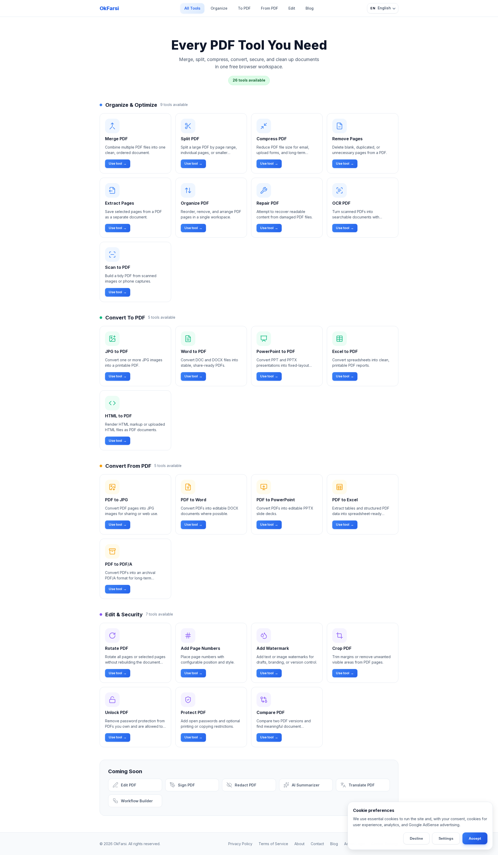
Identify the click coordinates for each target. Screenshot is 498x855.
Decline (416, 838)
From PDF (269, 8)
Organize (219, 8)
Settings (446, 838)
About (299, 843)
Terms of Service (273, 843)
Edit (291, 8)
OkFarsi (109, 8)
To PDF (244, 8)
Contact (317, 843)
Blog (310, 8)
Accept (475, 838)
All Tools (192, 8)
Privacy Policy (240, 843)
